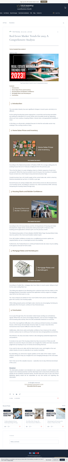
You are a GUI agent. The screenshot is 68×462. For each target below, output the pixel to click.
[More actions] (58, 32)
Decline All (55, 459)
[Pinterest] (38, 453)
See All (63, 405)
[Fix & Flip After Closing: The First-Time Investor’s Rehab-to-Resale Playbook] (34, 413)
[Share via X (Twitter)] (13, 394)
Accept (62, 459)
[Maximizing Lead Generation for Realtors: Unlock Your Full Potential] (55, 413)
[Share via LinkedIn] (16, 394)
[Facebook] (30, 453)
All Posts (5, 22)
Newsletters (11, 22)
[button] (13, 13)
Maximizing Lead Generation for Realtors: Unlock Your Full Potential (55, 421)
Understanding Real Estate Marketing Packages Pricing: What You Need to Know (11, 421)
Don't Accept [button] (48, 459)
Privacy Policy (10, 460)
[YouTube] (36, 453)
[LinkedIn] (34, 453)
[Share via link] (19, 394)
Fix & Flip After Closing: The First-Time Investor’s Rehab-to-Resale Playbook (33, 421)
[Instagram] (32, 453)
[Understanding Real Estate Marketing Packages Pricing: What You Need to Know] (12, 413)
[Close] (66, 460)
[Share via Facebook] (10, 394)
